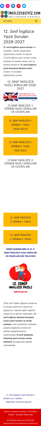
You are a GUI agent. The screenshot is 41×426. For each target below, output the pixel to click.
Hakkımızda (28, 415)
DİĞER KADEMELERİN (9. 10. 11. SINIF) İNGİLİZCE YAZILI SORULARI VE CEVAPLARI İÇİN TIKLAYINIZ (20, 252)
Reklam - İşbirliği (15, 415)
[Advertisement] (20, 191)
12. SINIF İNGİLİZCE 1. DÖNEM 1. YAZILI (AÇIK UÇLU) (20, 124)
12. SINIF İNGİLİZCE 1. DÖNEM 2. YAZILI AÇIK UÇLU (20, 146)
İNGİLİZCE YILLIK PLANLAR (18, 402)
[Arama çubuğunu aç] (36, 21)
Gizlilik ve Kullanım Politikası (15, 411)
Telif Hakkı (32, 411)
